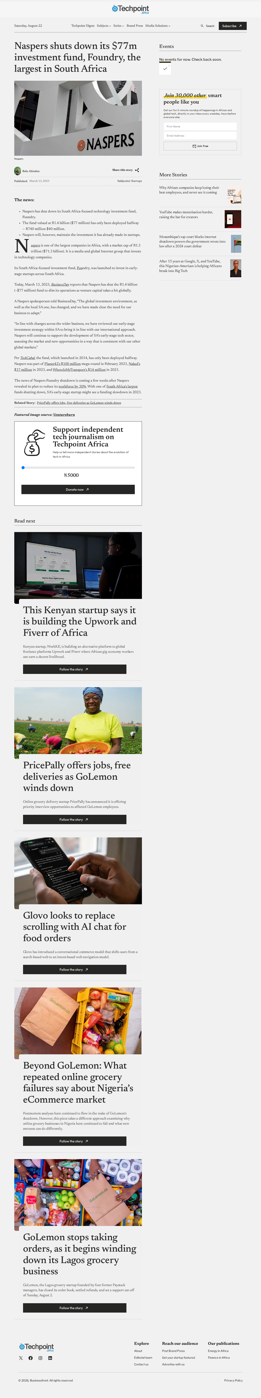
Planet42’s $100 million (62, 364)
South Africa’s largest (122, 387)
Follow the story (71, 669)
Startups (136, 181)
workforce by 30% (72, 387)
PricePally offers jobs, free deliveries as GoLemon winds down (79, 403)
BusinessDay (60, 285)
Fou (79, 268)
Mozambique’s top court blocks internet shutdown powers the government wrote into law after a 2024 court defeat (192, 241)
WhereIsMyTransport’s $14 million (79, 370)
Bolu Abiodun (31, 171)
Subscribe (229, 26)
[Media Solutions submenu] (169, 26)
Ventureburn (64, 415)
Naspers (35, 245)
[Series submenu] (123, 26)
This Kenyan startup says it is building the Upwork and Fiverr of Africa (80, 622)
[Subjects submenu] (110, 26)
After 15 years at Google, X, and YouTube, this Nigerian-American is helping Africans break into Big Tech (190, 266)
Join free (202, 146)
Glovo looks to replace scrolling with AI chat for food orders (74, 927)
